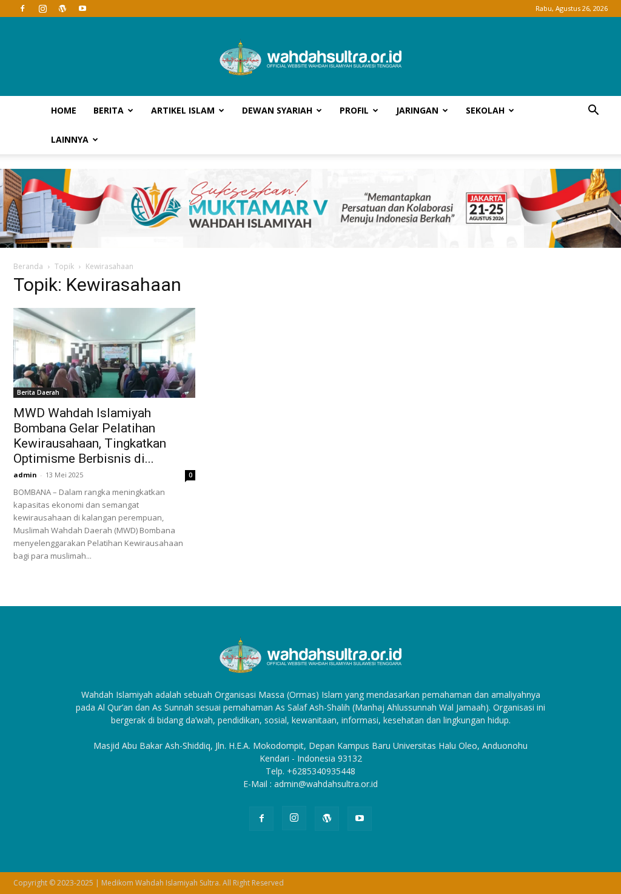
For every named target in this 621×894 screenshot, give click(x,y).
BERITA (108, 110)
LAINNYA (70, 139)
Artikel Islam (183, 110)
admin (25, 474)
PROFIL (354, 110)
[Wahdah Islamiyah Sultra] (310, 57)
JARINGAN (417, 110)
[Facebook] (22, 8)
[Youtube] (82, 8)
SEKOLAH (485, 110)
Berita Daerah (38, 392)
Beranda (28, 266)
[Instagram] (42, 8)
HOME (63, 110)
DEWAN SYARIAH (277, 110)
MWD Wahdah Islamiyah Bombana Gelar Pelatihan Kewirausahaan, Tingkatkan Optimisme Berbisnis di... (89, 436)
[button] (593, 111)
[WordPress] (62, 8)
